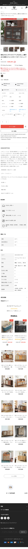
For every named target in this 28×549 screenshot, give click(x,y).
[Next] (26, 31)
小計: (2, 79)
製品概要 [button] (3, 199)
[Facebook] (2, 518)
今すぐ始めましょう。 (18, 115)
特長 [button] (2, 250)
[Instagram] (5, 518)
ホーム (2, 11)
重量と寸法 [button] (3, 234)
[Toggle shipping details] (25, 90)
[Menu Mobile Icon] (1, 8)
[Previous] (2, 31)
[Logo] (14, 8)
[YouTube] (8, 518)
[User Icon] (22, 8)
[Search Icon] (5, 8)
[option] (14, 3)
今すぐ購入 (14, 131)
